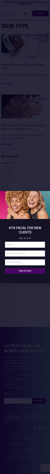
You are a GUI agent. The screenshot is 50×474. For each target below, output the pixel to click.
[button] (46, 195)
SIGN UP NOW (25, 271)
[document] (25, 237)
